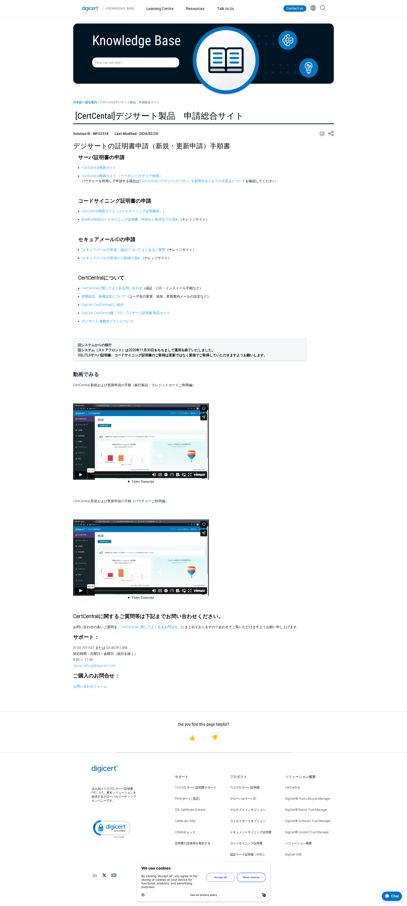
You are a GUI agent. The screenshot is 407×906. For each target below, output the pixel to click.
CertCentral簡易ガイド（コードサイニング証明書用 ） (124, 211)
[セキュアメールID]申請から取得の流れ (111, 258)
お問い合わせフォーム (90, 686)
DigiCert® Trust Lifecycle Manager (307, 799)
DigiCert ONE (293, 854)
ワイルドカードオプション (248, 821)
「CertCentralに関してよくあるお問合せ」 (149, 627)
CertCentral (292, 787)
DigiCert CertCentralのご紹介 (103, 304)
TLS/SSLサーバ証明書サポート (195, 787)
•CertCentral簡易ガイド (99, 167)
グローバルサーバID (243, 799)
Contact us (295, 8)
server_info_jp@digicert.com (94, 665)
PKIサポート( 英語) (187, 799)
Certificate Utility (185, 821)
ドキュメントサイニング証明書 (251, 832)
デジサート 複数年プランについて (107, 321)
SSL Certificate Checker (190, 810)
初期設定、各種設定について (104, 296)
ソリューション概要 (298, 843)
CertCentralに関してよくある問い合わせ (112, 288)
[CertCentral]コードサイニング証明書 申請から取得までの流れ (130, 219)
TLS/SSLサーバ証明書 (245, 787)
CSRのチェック (185, 832)
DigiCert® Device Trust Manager (306, 810)
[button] (112, 829)
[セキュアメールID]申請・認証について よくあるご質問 (123, 249)
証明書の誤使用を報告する (192, 843)
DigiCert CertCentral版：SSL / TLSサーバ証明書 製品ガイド (126, 313)
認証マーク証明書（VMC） (248, 854)
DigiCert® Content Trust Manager (307, 832)
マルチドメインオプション (248, 810)
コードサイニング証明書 (246, 843)
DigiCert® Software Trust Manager (308, 821)
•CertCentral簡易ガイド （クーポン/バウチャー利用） (122, 176)
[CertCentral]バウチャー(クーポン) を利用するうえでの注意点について (192, 181)
